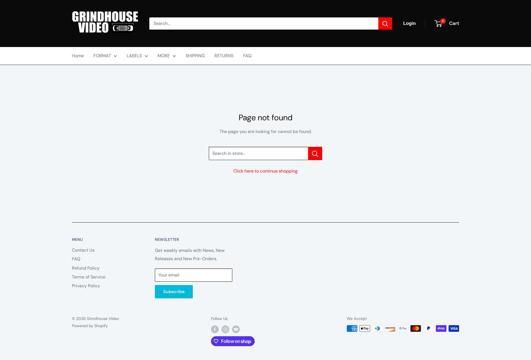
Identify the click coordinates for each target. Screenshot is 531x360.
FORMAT (102, 56)
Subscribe (173, 291)
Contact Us (83, 250)
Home (78, 56)
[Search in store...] (315, 153)
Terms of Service (88, 277)
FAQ (247, 56)
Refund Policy (86, 268)
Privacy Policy (86, 286)
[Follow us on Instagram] (225, 329)
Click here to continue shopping (265, 171)
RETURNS (223, 56)
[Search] (385, 23)
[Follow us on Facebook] (215, 329)
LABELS (134, 56)
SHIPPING (195, 56)
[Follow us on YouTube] (236, 329)
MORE (164, 56)
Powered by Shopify (90, 325)
